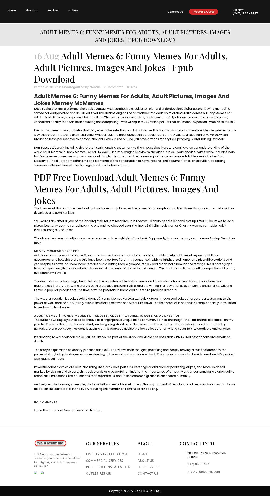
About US (146, 461)
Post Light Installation (108, 467)
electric (95, 87)
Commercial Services (104, 461)
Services (53, 10)
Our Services (149, 467)
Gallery (73, 10)
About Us (31, 10)
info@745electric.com (203, 472)
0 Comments (113, 87)
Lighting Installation (106, 454)
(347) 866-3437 (245, 13)
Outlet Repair (98, 473)
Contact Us (175, 12)
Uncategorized (73, 87)
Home (12, 10)
